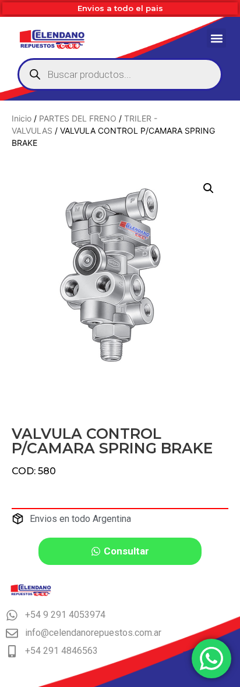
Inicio (21, 118)
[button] (216, 38)
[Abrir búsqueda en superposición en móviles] (120, 74)
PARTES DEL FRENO (78, 118)
